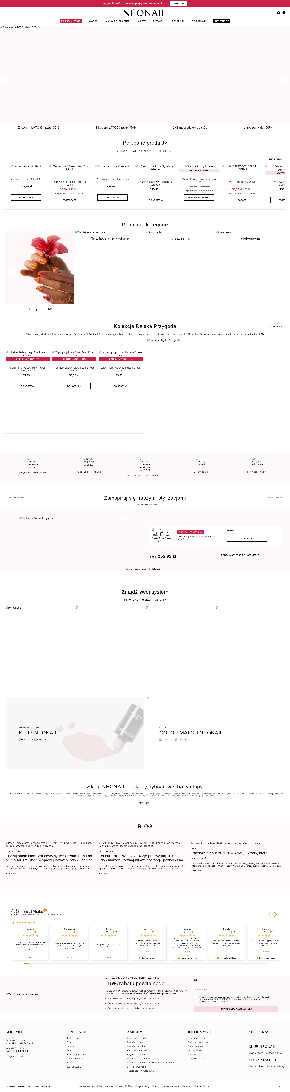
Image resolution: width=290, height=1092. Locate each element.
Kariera (70, 1046)
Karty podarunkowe (137, 1050)
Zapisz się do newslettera (236, 1009)
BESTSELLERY (73, 1066)
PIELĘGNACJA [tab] (166, 151)
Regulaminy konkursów (138, 1058)
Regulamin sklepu (197, 1038)
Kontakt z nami (73, 1038)
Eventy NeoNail (14, 851)
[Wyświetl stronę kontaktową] (12, 12)
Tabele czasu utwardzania (140, 1071)
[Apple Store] (257, 1066)
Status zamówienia (136, 1066)
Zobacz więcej (275, 159)
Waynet (50, 1086)
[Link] (145, 27)
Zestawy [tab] (122, 151)
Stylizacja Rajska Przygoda (145, 504)
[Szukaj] (266, 12)
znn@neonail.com (15, 1056)
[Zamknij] (283, 3)
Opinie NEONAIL (196, 1050)
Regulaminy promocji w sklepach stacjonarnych (151, 1062)
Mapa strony (194, 1054)
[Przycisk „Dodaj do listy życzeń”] (44, 168)
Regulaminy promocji (137, 1054)
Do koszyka (26, 197)
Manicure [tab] (160, 600)
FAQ (68, 1050)
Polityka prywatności (198, 1042)
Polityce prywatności (220, 1001)
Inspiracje (196, 849)
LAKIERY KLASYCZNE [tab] (143, 151)
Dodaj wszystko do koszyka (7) (240, 555)
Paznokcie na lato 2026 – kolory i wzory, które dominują (229, 855)
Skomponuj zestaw (199, 197)
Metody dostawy (135, 1042)
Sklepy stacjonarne (76, 1054)
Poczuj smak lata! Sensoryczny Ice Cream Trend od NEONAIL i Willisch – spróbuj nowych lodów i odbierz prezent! (50, 858)
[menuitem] (71, 22)
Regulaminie (204, 1001)
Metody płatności (136, 1046)
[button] (57, 3)
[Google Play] (274, 1052)
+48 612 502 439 (15, 1048)
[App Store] (256, 1052)
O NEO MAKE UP (75, 1058)
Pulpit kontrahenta (197, 1058)
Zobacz (242, 200)
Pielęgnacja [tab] (131, 600)
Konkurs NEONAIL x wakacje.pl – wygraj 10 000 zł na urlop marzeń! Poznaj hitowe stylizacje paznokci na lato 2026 (143, 858)
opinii (49, 914)
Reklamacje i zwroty (137, 1038)
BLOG (69, 1062)
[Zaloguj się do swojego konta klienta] (272, 12)
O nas (69, 1042)
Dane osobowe (195, 1046)
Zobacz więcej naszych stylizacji (143, 569)
